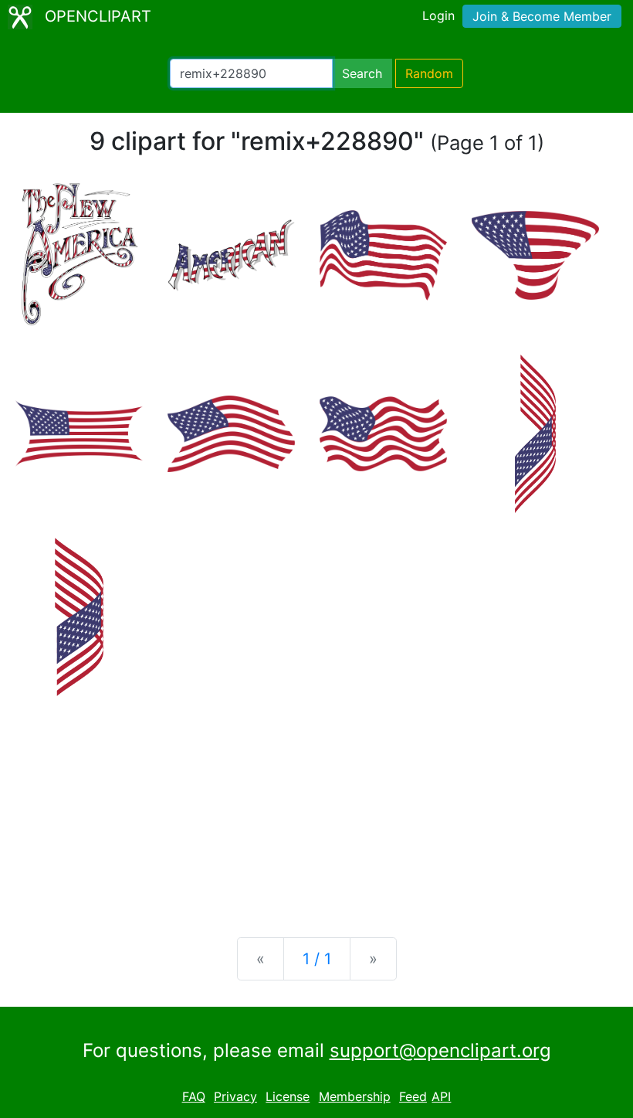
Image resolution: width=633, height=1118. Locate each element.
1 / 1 (317, 959)
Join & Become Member (541, 16)
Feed (413, 1096)
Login (438, 15)
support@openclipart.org (440, 1050)
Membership (355, 1096)
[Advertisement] (316, 804)
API (441, 1096)
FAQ (193, 1096)
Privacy (235, 1096)
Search (362, 73)
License (288, 1096)
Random (429, 73)
